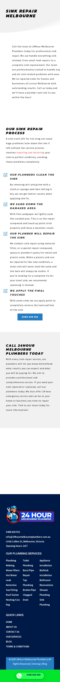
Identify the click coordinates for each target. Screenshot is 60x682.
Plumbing (11, 560)
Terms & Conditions (17, 646)
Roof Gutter (12, 594)
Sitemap (36, 663)
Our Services (13, 636)
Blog (9, 641)
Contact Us (12, 631)
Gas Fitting (12, 590)
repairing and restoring (30, 152)
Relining (10, 565)
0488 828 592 (30, 316)
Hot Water (11, 575)
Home (9, 622)
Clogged (27, 594)
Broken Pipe (29, 590)
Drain (25, 599)
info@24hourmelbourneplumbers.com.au (28, 536)
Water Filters (13, 570)
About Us (11, 626)
